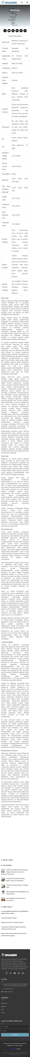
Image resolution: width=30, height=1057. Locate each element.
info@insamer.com (8, 991)
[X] (10, 973)
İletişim (3, 1012)
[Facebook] (6, 973)
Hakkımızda (4, 1003)
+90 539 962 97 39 (8, 988)
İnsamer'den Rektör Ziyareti (9, 918)
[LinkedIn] (22, 973)
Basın (2, 1009)
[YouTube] (14, 973)
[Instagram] (18, 973)
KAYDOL (15, 1035)
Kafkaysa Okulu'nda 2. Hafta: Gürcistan (12, 922)
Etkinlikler (3, 1006)
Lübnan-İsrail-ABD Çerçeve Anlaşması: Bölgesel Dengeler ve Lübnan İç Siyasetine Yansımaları (14, 872)
